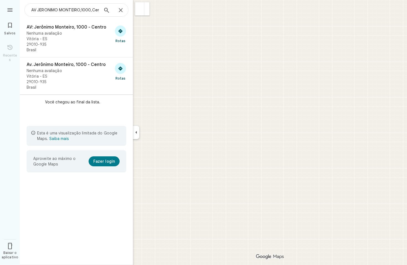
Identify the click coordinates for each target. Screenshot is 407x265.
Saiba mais (59, 138)
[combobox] (65, 10)
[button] (139, 9)
